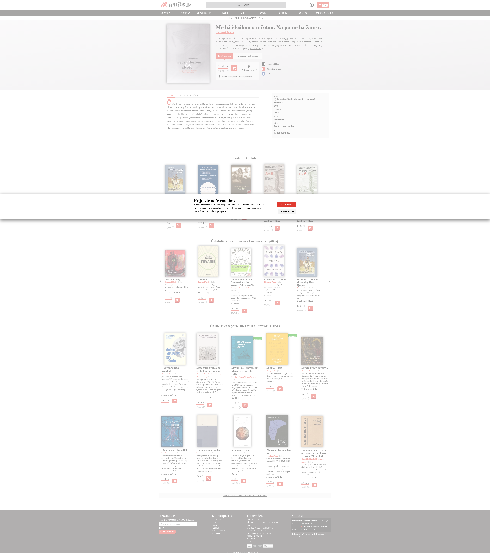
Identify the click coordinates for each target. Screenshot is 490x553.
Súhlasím (287, 204)
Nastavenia (288, 211)
